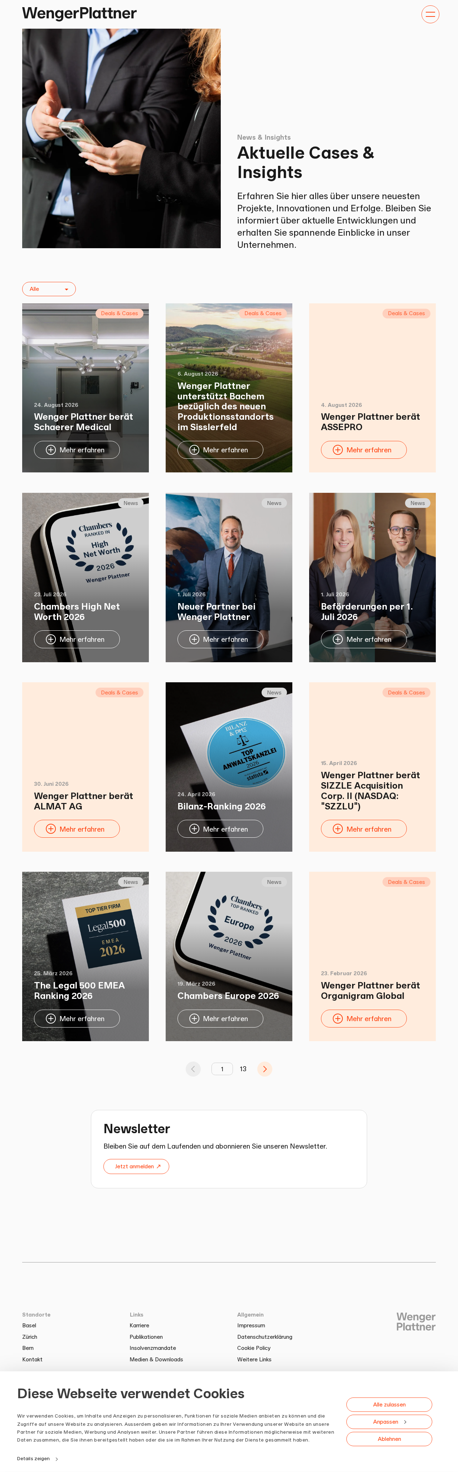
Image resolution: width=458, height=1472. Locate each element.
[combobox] (49, 289)
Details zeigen (33, 1458)
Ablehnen (389, 1438)
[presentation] (264, 1069)
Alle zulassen (389, 1404)
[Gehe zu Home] (79, 14)
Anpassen (385, 1421)
